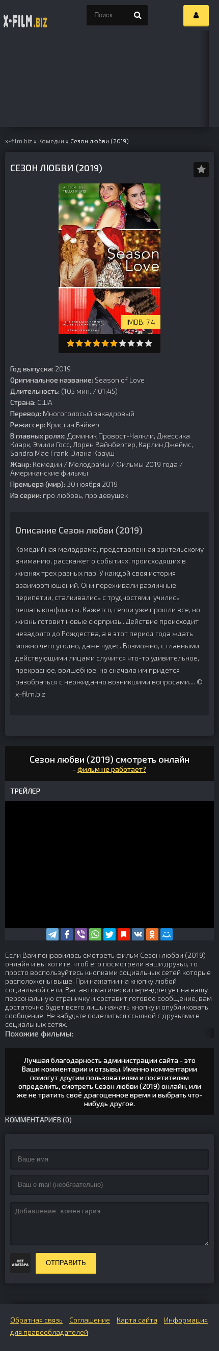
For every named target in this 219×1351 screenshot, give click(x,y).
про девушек (106, 495)
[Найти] (137, 15)
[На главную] (25, 15)
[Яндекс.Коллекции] (124, 934)
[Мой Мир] (166, 934)
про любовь (62, 495)
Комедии (47, 464)
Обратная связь (36, 1319)
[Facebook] (67, 934)
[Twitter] (109, 934)
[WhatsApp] (95, 934)
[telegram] (52, 934)
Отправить (66, 1263)
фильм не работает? (111, 769)
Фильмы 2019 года (147, 464)
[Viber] (81, 934)
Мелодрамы (89, 464)
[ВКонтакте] (138, 934)
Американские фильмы (49, 472)
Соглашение (89, 1319)
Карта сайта (137, 1319)
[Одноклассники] (152, 934)
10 (148, 343)
